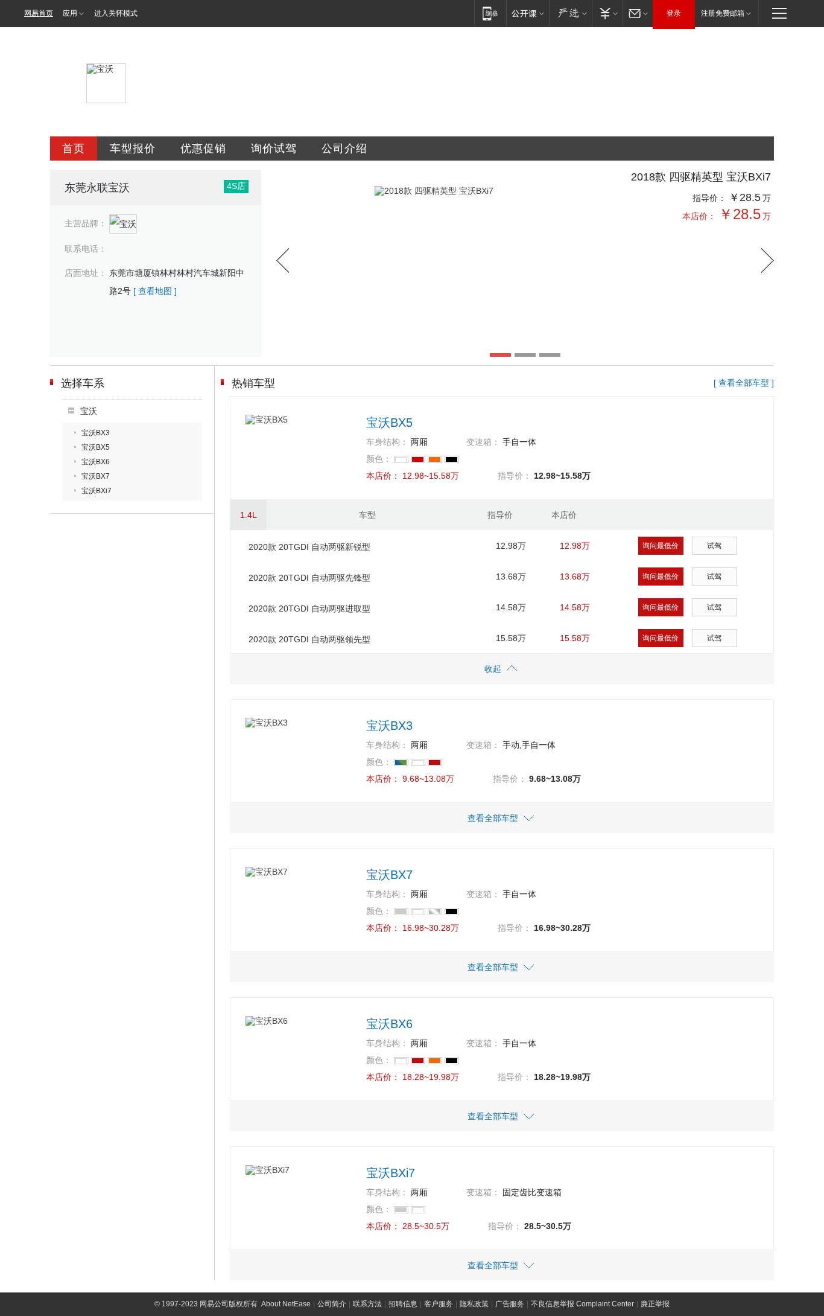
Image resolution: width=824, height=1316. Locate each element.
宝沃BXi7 (96, 491)
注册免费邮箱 (722, 13)
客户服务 (438, 1304)
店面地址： (86, 273)
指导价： (709, 198)
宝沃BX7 (95, 476)
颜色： (378, 459)
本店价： (699, 216)
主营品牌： (86, 223)
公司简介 (331, 1304)
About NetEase (286, 1304)
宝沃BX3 (95, 433)
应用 (70, 13)
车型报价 (133, 148)
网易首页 (38, 13)
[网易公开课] (527, 13)
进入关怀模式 (116, 13)
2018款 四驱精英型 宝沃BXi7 (701, 177)
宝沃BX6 (95, 462)
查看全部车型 (492, 818)
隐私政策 (474, 1304)
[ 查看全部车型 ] (744, 383)
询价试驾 (274, 148)
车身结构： (387, 442)
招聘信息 (402, 1304)
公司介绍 (344, 148)
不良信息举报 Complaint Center (582, 1304)
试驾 (714, 545)
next (767, 260)
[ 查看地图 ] (155, 291)
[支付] (607, 13)
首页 (73, 148)
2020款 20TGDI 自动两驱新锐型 (309, 547)
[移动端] (490, 13)
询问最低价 (660, 545)
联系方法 (367, 1304)
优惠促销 (203, 148)
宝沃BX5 (95, 447)
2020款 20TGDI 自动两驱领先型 (309, 639)
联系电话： (86, 249)
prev (282, 260)
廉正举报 (655, 1304)
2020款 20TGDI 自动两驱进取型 (309, 608)
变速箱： (483, 442)
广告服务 (509, 1304)
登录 (674, 13)
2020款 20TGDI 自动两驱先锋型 (309, 578)
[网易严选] (570, 13)
